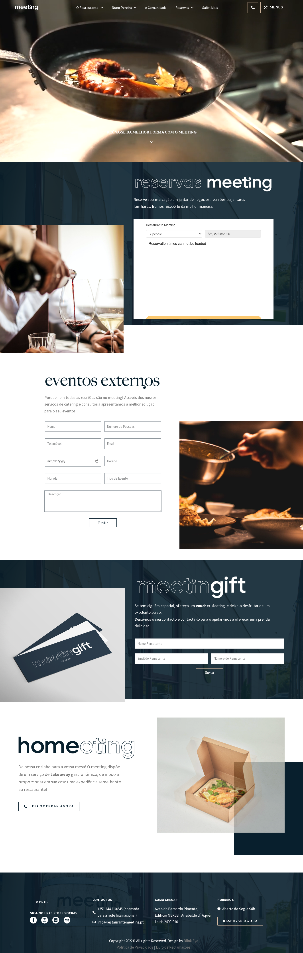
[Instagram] (44, 920)
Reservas (182, 7)
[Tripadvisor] (67, 920)
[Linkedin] (55, 920)
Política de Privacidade (135, 947)
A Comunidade (156, 7)
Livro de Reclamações (173, 947)
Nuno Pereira (122, 7)
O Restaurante (87, 7)
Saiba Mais (210, 7)
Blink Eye (191, 940)
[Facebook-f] (33, 920)
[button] (253, 7)
